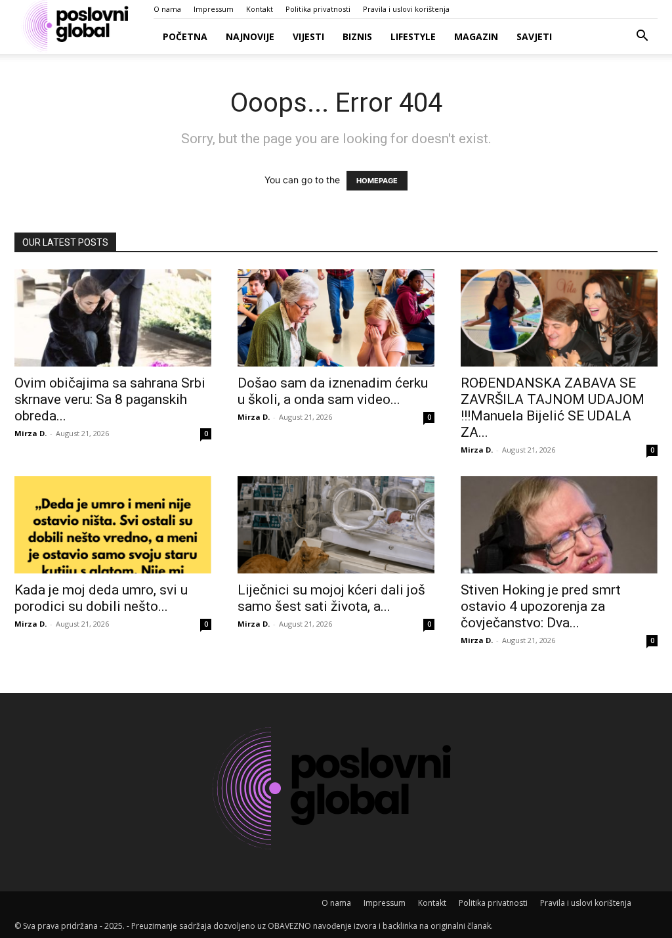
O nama (167, 9)
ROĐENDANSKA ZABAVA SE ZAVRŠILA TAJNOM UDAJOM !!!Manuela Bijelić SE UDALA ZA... (552, 407)
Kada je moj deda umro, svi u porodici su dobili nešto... (101, 598)
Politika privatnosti (317, 9)
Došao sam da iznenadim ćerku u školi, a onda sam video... (333, 391)
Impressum (214, 9)
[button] (642, 37)
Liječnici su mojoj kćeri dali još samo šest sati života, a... (331, 598)
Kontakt (259, 9)
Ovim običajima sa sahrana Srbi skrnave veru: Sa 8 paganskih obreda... (109, 399)
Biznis (357, 36)
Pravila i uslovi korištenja (406, 9)
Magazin (476, 36)
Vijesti (308, 36)
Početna (185, 36)
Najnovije (250, 36)
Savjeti (534, 36)
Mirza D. (30, 433)
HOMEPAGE (377, 180)
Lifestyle (413, 36)
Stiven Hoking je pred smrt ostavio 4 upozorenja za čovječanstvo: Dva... (541, 606)
